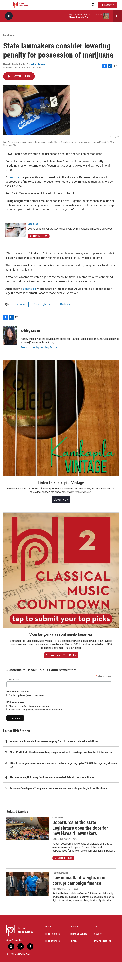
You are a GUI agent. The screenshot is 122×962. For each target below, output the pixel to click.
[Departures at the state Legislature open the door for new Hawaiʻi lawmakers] (27, 828)
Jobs (96, 926)
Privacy (73, 941)
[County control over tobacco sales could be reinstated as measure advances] (15, 230)
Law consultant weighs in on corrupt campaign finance (79, 880)
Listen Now (61, 499)
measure (13, 177)
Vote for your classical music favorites (60, 635)
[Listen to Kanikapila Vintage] (61, 418)
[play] (8, 16)
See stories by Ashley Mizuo (39, 347)
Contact (74, 926)
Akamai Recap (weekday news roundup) (29, 706)
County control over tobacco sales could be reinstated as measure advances (70, 228)
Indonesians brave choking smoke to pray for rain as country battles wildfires (54, 741)
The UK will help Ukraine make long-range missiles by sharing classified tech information (61, 752)
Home (48, 926)
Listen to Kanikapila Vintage (61, 482)
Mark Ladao (57, 839)
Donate (109, 5)
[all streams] (117, 16)
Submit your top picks (61, 655)
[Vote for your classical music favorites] (61, 570)
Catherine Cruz (58, 888)
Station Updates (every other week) (26, 695)
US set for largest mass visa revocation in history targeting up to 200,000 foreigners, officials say (63, 764)
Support (98, 934)
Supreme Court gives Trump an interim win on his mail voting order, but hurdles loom (58, 788)
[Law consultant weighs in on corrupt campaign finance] (27, 884)
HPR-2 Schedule (53, 941)
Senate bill (29, 288)
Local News (9, 35)
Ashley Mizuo (37, 64)
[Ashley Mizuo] (10, 335)
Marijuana (65, 304)
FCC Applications (102, 941)
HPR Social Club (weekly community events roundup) (35, 709)
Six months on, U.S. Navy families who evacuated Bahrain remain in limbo (52, 777)
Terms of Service (78, 934)
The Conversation (60, 873)
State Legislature (43, 304)
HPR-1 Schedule (53, 934)
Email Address (14, 679)
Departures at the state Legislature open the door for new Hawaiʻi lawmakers (80, 828)
